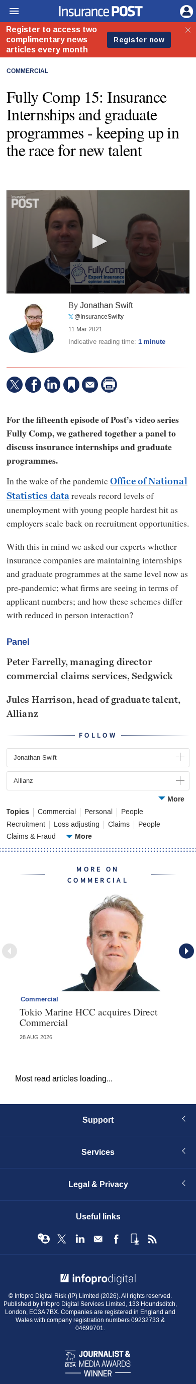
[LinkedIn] (52, 385)
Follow (98, 735)
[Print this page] (109, 385)
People (132, 812)
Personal (98, 812)
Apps (134, 1239)
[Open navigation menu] (9, 11)
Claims (119, 825)
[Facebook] (33, 385)
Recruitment (26, 825)
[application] (98, 242)
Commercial (27, 71)
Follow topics (44, 1239)
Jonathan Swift (106, 305)
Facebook (116, 1239)
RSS (152, 1239)
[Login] (185, 11)
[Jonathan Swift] (32, 328)
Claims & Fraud (31, 837)
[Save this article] (71, 385)
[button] (98, 241)
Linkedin (80, 1239)
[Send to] (90, 385)
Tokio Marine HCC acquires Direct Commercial (88, 1017)
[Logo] (25, 201)
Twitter (62, 1239)
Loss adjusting (77, 825)
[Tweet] (15, 385)
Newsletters (98, 1239)
